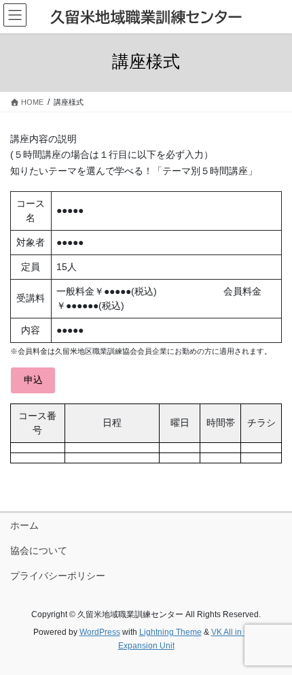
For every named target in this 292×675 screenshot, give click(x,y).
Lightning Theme (170, 632)
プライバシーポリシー (57, 575)
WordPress (99, 632)
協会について (38, 550)
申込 (33, 379)
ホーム (24, 525)
